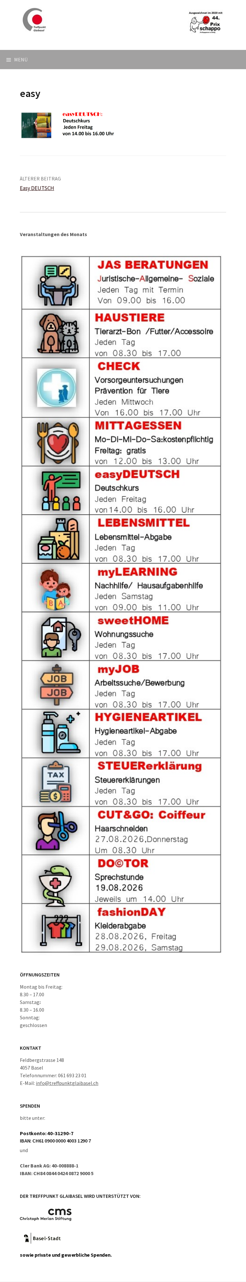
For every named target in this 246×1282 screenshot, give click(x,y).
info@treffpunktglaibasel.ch (67, 1083)
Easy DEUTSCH (37, 188)
